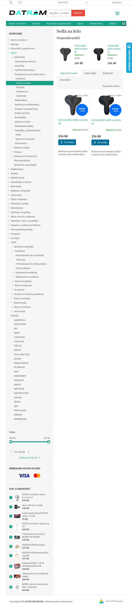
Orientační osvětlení (26, 272)
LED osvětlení (23, 268)
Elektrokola (21, 100)
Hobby (14, 173)
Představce (22, 91)
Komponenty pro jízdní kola (30, 74)
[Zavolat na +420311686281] (14, 2)
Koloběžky (20, 117)
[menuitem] (17, 23)
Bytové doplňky (23, 281)
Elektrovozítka (22, 147)
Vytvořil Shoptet (114, 601)
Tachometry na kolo (25, 61)
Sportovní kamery (25, 139)
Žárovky (20, 259)
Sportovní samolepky (25, 164)
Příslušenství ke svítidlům (30, 255)
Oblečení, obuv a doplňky (24, 220)
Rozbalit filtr (28, 457)
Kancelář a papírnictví (23, 48)
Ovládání (21, 78)
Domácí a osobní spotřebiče (25, 225)
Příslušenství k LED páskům (31, 263)
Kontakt (63, 2)
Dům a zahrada (19, 199)
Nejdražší (108, 73)
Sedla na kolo (23, 83)
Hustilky (19, 65)
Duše (18, 134)
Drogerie (15, 233)
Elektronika (17, 169)
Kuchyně (19, 289)
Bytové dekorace (23, 285)
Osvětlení (20, 251)
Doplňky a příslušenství (28, 130)
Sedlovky (21, 95)
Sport (14, 52)
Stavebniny (17, 207)
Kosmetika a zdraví (21, 182)
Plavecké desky (22, 160)
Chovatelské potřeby (22, 229)
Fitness (18, 152)
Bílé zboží (16, 186)
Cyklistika (19, 57)
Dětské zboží (17, 177)
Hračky (15, 44)
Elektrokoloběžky (24, 126)
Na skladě (21, 451)
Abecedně (65, 79)
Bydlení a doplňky (20, 190)
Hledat (78, 12)
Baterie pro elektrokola (27, 104)
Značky (15, 315)
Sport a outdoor (19, 39)
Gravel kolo (21, 143)
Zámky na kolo (22, 121)
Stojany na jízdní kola (26, 108)
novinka (15, 238)
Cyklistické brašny (25, 70)
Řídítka (20, 87)
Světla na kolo (22, 113)
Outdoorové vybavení (25, 156)
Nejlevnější (90, 73)
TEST (13, 242)
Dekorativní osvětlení (27, 276)
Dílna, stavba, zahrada (23, 216)
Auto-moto (16, 195)
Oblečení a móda (20, 203)
